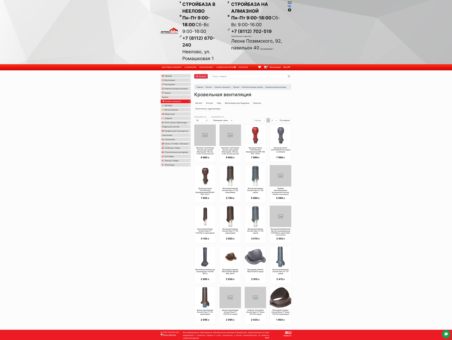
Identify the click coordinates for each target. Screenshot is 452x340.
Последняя (285, 120)
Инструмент (169, 84)
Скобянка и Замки (172, 148)
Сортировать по (217, 117)
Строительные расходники (176, 152)
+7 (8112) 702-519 (251, 31)
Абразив (168, 76)
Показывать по (200, 117)
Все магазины (266, 49)
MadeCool (287, 335)
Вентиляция (169, 80)
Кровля (165, 97)
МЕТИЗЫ (168, 106)
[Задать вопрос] (289, 10)
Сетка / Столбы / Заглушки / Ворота (175, 145)
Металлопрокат (171, 110)
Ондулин (168, 118)
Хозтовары (169, 156)
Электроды (169, 165)
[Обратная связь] (289, 3)
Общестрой (169, 114)
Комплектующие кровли (252, 87)
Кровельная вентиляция (276, 87)
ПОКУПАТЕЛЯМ (205, 67)
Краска (167, 93)
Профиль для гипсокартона (176, 131)
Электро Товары (171, 161)
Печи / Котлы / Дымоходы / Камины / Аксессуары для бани (175, 123)
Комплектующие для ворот (176, 89)
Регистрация (275, 67)
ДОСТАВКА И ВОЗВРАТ (172, 67)
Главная (199, 87)
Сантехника (167, 135)
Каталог (202, 76)
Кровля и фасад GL (173, 101)
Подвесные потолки (170, 127)
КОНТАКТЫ (243, 67)
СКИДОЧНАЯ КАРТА (225, 67)
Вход (285, 67)
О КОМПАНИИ (190, 67)
